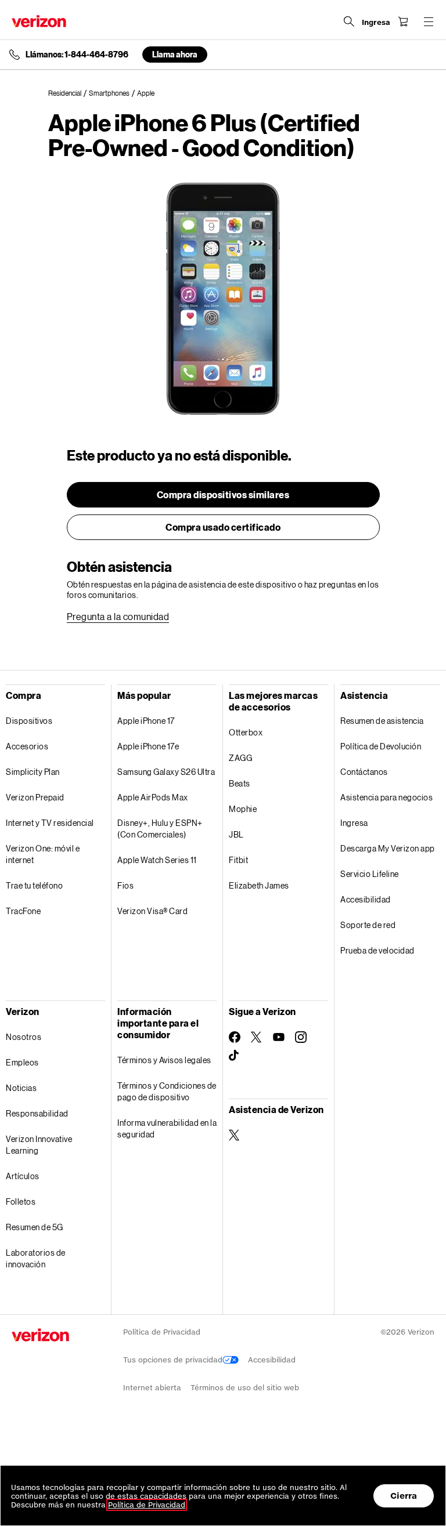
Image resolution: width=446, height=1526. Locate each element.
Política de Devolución (380, 746)
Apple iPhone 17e (148, 746)
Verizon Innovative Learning (39, 1144)
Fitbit (238, 860)
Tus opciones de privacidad (172, 1359)
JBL (236, 834)
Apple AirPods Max (152, 797)
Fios (125, 885)
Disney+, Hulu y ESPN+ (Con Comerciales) (160, 828)
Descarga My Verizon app (387, 848)
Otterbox (245, 732)
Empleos (22, 1062)
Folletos (20, 1201)
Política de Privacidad (161, 1332)
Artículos (22, 1176)
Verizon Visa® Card (152, 911)
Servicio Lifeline (369, 874)
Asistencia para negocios (386, 797)
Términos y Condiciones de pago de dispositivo (167, 1091)
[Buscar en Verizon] (349, 21)
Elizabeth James (259, 885)
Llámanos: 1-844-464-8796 (77, 54)
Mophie (243, 809)
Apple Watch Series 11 (157, 860)
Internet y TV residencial (50, 823)
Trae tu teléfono (34, 885)
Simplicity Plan (33, 772)
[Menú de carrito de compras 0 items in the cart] (403, 21)
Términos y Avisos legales (164, 1060)
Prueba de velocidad (377, 950)
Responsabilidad (37, 1113)
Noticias (21, 1088)
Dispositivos (29, 721)
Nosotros (23, 1037)
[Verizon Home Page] (39, 21)
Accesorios (27, 746)
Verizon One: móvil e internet (43, 854)
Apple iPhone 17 (146, 721)
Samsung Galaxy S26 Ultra (166, 772)
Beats (239, 783)
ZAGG (240, 758)
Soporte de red (367, 925)
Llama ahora (174, 54)
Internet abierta (152, 1387)
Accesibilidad (365, 899)
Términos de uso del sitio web (244, 1387)
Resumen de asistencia (382, 721)
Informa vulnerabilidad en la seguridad (167, 1128)
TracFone (23, 911)
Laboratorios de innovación (36, 1258)
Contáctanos (364, 772)
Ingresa (354, 823)
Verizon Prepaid (35, 797)
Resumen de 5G (34, 1227)
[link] (68, 93)
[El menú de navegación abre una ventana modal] (428, 21)
